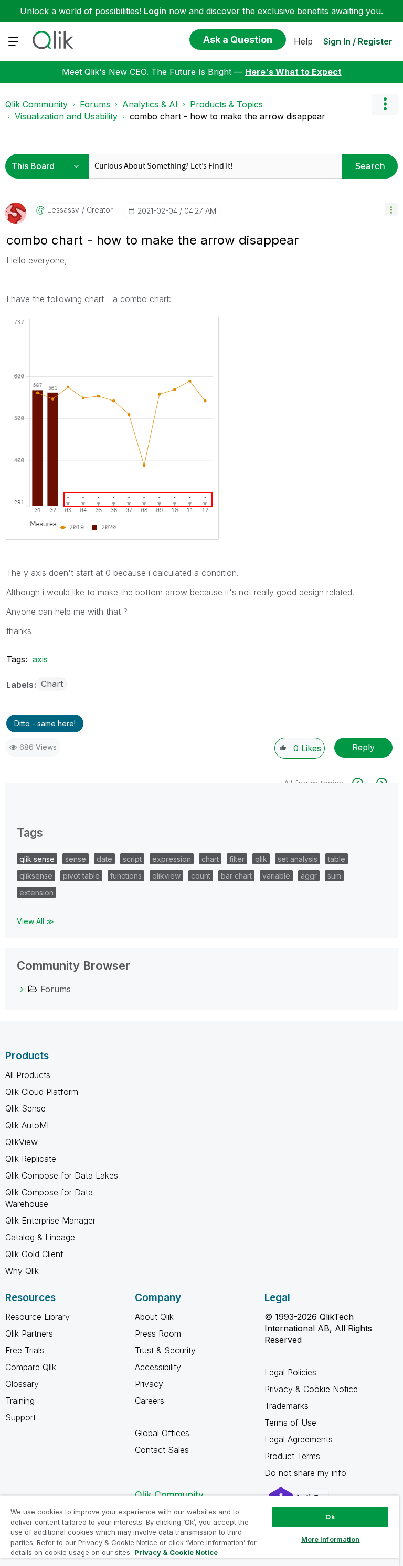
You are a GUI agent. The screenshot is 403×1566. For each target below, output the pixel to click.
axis (40, 659)
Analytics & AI (150, 104)
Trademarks (286, 1406)
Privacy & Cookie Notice (311, 1389)
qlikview (166, 875)
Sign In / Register (358, 41)
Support (20, 1417)
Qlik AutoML (28, 1125)
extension (36, 892)
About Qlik (154, 1317)
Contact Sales (162, 1450)
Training (20, 1400)
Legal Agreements (298, 1439)
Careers (149, 1400)
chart (210, 858)
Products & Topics (226, 104)
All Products (27, 1075)
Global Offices (162, 1433)
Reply (363, 747)
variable (276, 875)
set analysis (297, 858)
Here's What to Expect (293, 71)
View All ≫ (35, 921)
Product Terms (292, 1456)
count (200, 875)
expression (171, 858)
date (104, 858)
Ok (330, 1517)
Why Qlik (22, 1270)
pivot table (81, 875)
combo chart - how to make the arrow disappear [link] (227, 116)
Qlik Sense (25, 1108)
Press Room (158, 1333)
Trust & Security (165, 1350)
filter (237, 858)
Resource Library (37, 1317)
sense (75, 858)
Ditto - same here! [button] (45, 723)
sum (334, 875)
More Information (330, 1539)
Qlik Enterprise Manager (50, 1220)
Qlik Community (36, 104)
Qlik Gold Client (34, 1254)
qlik (261, 858)
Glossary (22, 1384)
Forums (95, 104)
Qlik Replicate (30, 1158)
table (336, 858)
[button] (391, 209)
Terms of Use (290, 1422)
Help (303, 41)
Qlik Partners (29, 1333)
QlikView (21, 1142)
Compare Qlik (30, 1367)
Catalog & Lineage (40, 1237)
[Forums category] (22, 989)
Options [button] (385, 104)
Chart (52, 684)
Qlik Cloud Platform (41, 1091)
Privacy (149, 1384)
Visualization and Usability (66, 116)
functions (126, 875)
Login (155, 11)
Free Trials (24, 1350)
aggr (309, 875)
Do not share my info (306, 1473)
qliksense (35, 875)
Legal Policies (290, 1372)
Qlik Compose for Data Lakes (61, 1175)
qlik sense (37, 858)
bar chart (236, 875)
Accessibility (158, 1367)
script (132, 858)
